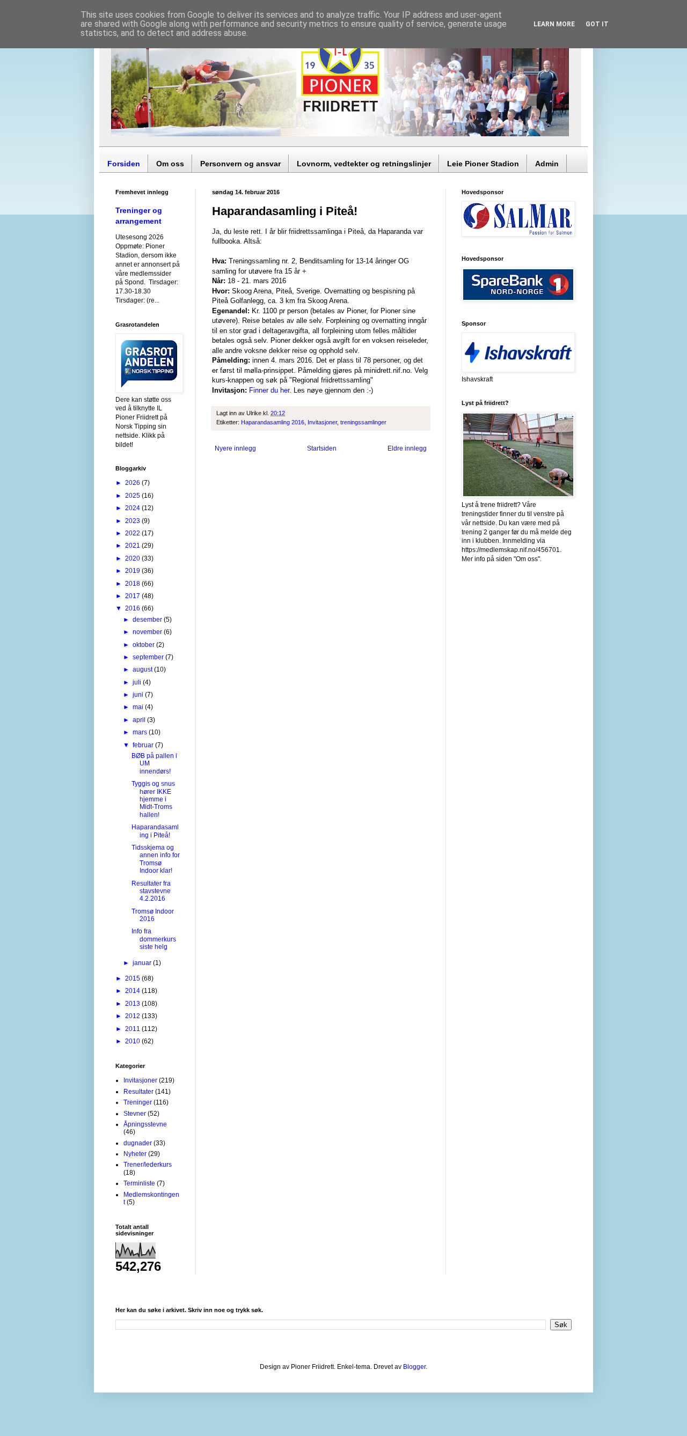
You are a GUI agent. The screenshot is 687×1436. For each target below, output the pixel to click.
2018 (133, 583)
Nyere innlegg (235, 448)
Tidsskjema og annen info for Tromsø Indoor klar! (155, 859)
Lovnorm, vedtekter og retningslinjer (364, 163)
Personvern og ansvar (240, 163)
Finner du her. (270, 390)
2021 (133, 545)
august (143, 669)
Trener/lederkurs (147, 1164)
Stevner (134, 1113)
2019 (133, 571)
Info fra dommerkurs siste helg (153, 939)
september (149, 657)
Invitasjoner (322, 422)
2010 (133, 1041)
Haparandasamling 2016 (272, 422)
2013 (133, 1003)
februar (144, 745)
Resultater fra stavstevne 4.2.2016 (151, 891)
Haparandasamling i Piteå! (155, 830)
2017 (133, 596)
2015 (133, 978)
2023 (133, 521)
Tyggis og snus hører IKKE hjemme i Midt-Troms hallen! (153, 799)
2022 (133, 533)
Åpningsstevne (145, 1124)
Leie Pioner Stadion (483, 163)
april (140, 720)
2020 (133, 558)
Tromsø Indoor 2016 (152, 915)
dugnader (137, 1143)
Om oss (170, 163)
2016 (133, 608)
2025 (133, 495)
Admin (547, 163)
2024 (133, 508)
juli (138, 682)
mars (141, 732)
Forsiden (123, 163)
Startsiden (322, 448)
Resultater (138, 1091)
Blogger (414, 1367)
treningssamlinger (363, 422)
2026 (133, 483)
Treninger (137, 1102)
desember (148, 619)
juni (139, 694)
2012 (133, 1016)
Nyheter (135, 1154)
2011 (133, 1029)
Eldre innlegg (407, 448)
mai (139, 707)
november (148, 632)
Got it (597, 24)
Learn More (554, 24)
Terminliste (139, 1183)
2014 (133, 991)
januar (143, 963)
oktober (144, 645)
